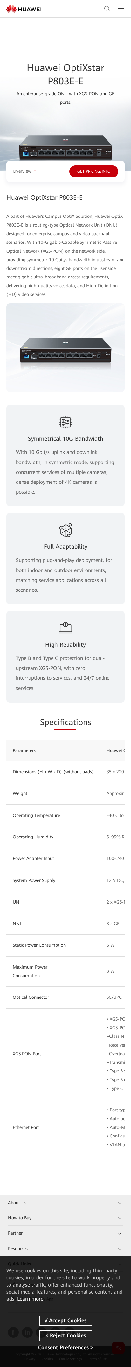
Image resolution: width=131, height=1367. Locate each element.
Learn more (30, 1299)
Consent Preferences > (65, 1347)
